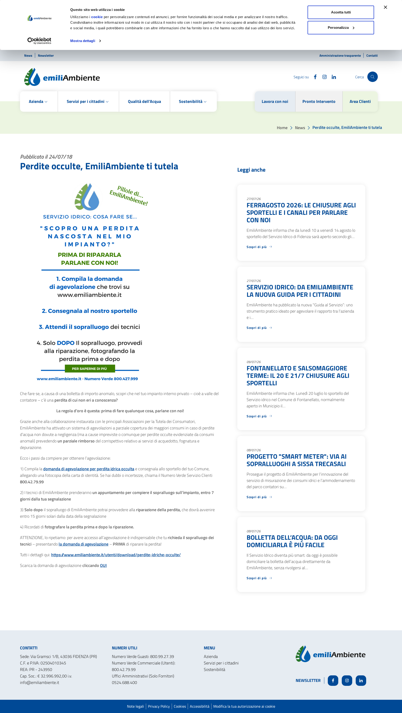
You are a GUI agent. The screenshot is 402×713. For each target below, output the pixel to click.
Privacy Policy (159, 706)
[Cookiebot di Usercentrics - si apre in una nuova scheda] (39, 40)
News (28, 55)
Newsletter (46, 55)
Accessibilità (199, 706)
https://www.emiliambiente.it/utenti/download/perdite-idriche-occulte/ (116, 555)
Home (282, 127)
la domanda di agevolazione (83, 544)
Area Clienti (360, 101)
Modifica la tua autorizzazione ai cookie (244, 706)
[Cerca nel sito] (372, 77)
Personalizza (338, 27)
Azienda (211, 656)
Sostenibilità (214, 669)
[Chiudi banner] (385, 7)
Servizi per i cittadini (221, 663)
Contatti (372, 55)
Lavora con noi (275, 101)
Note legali (135, 706)
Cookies (180, 706)
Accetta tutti (341, 12)
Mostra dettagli (82, 41)
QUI (103, 565)
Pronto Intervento (318, 101)
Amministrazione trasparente (340, 55)
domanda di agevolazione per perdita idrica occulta (88, 469)
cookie (97, 17)
